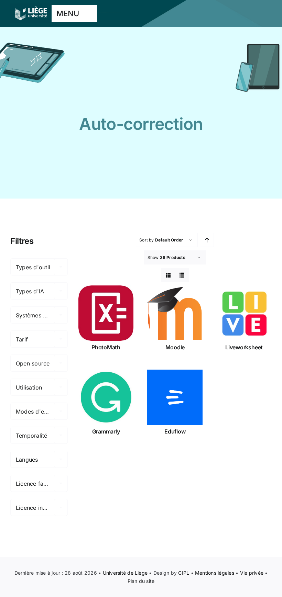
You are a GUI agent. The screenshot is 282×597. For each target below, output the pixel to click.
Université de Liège (125, 573)
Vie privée (251, 573)
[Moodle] (175, 313)
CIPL (183, 573)
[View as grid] (168, 275)
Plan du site (141, 581)
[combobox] (39, 266)
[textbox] (39, 267)
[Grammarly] (106, 397)
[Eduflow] (175, 397)
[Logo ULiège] (31, 6)
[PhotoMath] (106, 313)
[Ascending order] (207, 240)
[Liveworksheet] (244, 313)
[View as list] (181, 275)
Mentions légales (214, 573)
